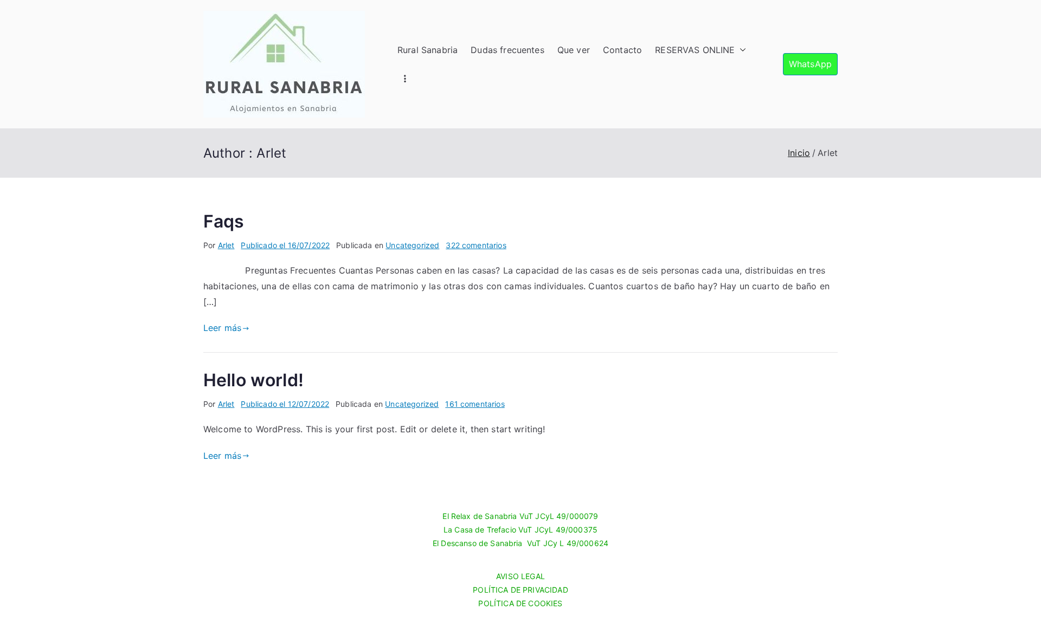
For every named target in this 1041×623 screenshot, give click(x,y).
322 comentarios (476, 245)
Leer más (222, 327)
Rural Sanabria (427, 49)
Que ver (573, 49)
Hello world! (253, 380)
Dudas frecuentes (507, 49)
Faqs (224, 221)
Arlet (226, 245)
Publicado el (285, 245)
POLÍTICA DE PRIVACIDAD (520, 589)
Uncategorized (412, 245)
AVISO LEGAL (520, 576)
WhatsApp (810, 64)
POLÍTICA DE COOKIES (520, 603)
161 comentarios (474, 403)
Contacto (622, 49)
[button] (740, 50)
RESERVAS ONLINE (695, 49)
